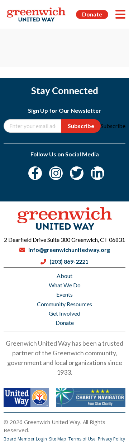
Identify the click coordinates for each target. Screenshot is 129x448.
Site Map (58, 439)
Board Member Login (26, 439)
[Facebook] (35, 173)
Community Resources (64, 304)
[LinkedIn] (97, 173)
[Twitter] (76, 173)
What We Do (65, 285)
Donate (92, 14)
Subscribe (81, 125)
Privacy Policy (111, 439)
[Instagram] (56, 173)
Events (64, 294)
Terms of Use (82, 439)
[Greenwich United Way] (36, 14)
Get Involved (64, 313)
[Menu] (120, 14)
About (64, 275)
